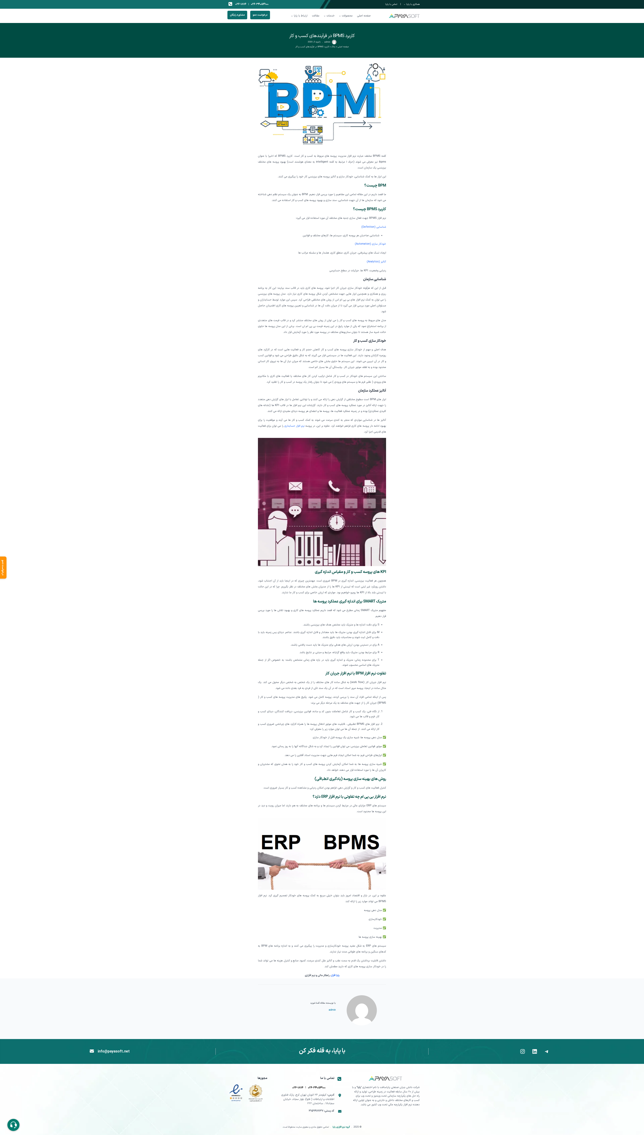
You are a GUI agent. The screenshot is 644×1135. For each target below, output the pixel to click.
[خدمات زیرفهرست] (325, 16)
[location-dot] (339, 1095)
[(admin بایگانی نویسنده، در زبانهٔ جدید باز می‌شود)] (334, 44)
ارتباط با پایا (301, 16)
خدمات (331, 16)
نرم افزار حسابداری (294, 426)
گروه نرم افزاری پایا (341, 1127)
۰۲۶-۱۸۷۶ (240, 4)
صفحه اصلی (343, 46)
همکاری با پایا (413, 4)
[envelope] (92, 1051)
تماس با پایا (391, 4)
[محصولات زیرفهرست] (340, 16)
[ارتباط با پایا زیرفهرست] (292, 16)
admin (327, 42)
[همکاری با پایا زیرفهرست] (404, 4)
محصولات (347, 16)
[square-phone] (230, 4)
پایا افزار (335, 975)
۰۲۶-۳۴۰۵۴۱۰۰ (260, 4)
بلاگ (333, 46)
